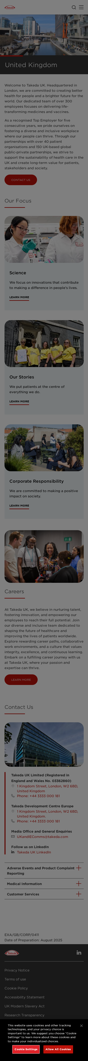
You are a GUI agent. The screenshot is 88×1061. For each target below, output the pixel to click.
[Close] (81, 1025)
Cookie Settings (26, 1049)
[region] (44, 1040)
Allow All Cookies (58, 1049)
